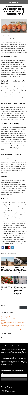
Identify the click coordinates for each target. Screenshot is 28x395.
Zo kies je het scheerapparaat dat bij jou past (12, 329)
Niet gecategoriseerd (10, 6)
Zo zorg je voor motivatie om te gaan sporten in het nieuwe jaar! (20, 270)
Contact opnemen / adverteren (8, 391)
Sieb (9, 16)
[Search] (25, 2)
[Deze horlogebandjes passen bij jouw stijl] (7, 258)
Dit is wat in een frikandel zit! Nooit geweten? (7, 287)
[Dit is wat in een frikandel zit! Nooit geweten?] (7, 276)
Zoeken (3, 305)
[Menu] (1, 2)
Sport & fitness (18, 6)
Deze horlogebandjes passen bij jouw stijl (7, 269)
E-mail (2, 373)
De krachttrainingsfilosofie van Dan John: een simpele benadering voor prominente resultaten (20, 290)
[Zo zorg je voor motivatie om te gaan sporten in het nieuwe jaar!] (20, 258)
